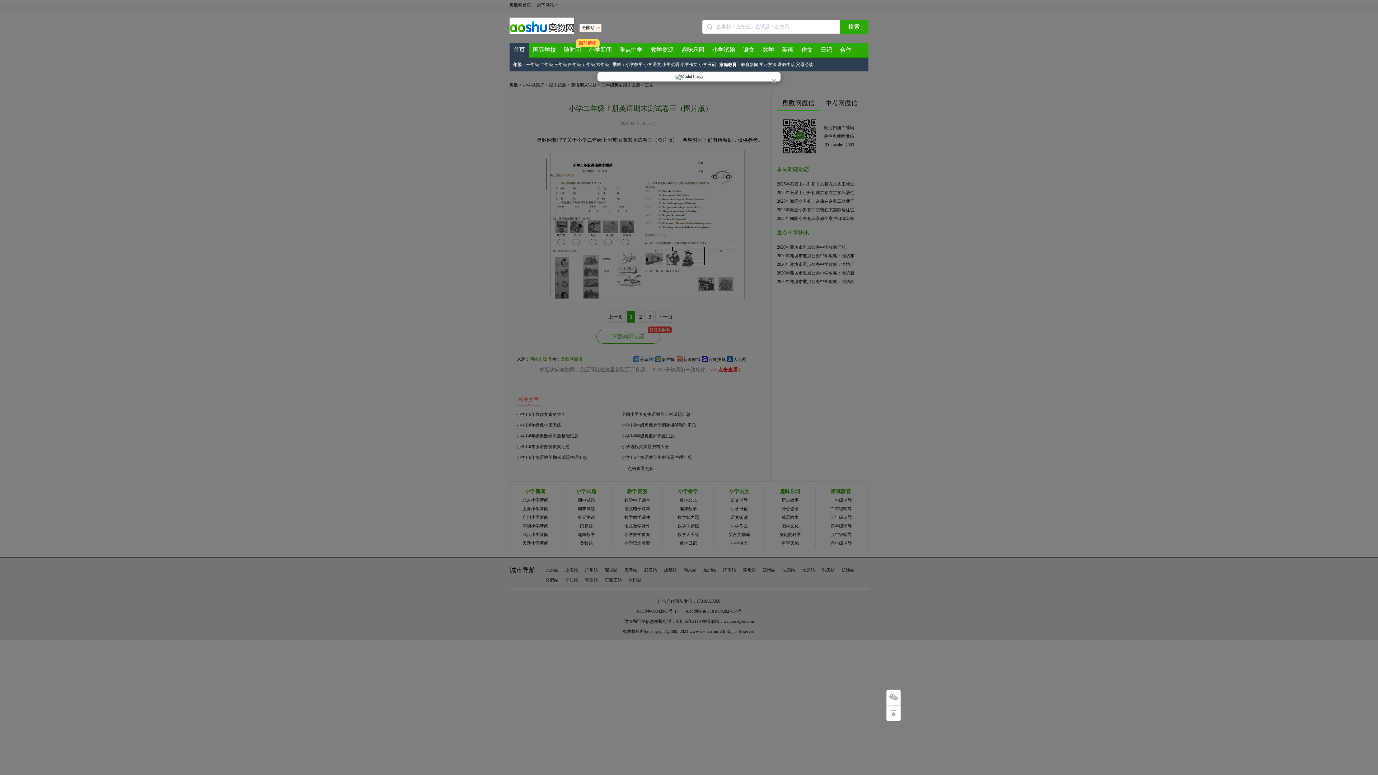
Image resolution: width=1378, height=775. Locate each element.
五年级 (588, 64)
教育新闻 (749, 64)
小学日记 (707, 64)
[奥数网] (542, 32)
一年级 (532, 64)
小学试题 (723, 50)
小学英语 (670, 64)
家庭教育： (730, 64)
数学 (768, 50)
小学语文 (652, 64)
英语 (787, 50)
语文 (749, 50)
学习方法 (768, 64)
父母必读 (804, 64)
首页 (519, 50)
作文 (807, 50)
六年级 (602, 64)
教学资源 (662, 50)
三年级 (560, 64)
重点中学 (631, 50)
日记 (826, 50)
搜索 (854, 27)
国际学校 (544, 50)
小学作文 (689, 64)
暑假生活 (786, 64)
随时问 (572, 50)
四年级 (574, 64)
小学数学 (634, 64)
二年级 (546, 64)
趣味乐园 (692, 50)
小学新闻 (600, 50)
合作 (846, 50)
